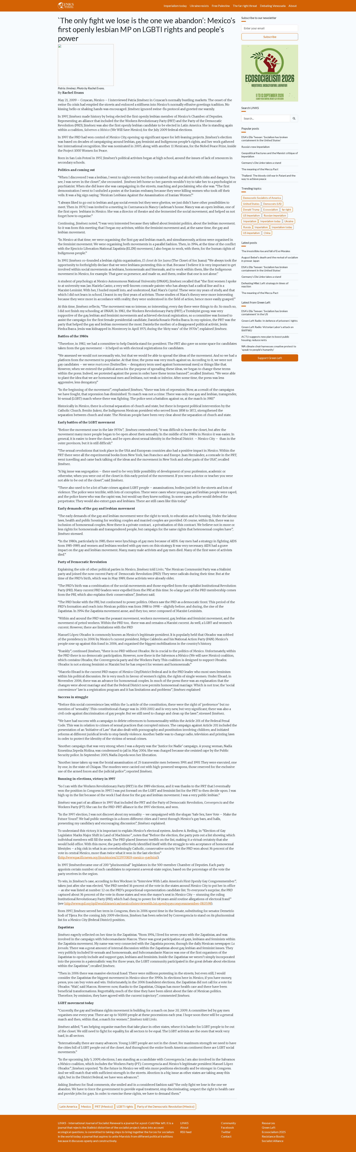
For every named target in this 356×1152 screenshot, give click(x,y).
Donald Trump (251, 209)
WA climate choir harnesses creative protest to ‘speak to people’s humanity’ (268, 348)
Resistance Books (273, 1136)
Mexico (86, 1106)
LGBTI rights (125, 1106)
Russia (247, 227)
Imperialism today (175, 5)
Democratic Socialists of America (262, 197)
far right (286, 209)
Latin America (68, 1106)
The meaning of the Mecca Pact (259, 169)
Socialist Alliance (272, 1141)
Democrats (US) (272, 203)
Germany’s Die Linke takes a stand (261, 162)
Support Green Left (270, 358)
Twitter (226, 1132)
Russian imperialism (275, 215)
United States (251, 203)
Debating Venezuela (273, 5)
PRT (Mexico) (104, 1106)
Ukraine (288, 221)
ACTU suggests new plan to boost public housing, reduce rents (265, 338)
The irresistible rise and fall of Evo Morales (265, 251)
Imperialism (249, 221)
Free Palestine (221, 5)
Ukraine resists (199, 5)
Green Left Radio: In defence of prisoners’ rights (269, 320)
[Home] (67, 5)
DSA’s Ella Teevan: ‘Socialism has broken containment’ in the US (264, 312)
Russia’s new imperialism (255, 146)
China (267, 232)
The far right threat (245, 5)
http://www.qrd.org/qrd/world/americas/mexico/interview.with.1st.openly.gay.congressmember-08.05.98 (137, 903)
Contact (226, 1136)
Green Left (268, 1127)
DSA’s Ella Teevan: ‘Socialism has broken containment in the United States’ (264, 139)
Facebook (227, 1127)
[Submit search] (294, 118)
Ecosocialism (270, 209)
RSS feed (185, 1132)
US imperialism (251, 215)
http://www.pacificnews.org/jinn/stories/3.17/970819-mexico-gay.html (108, 857)
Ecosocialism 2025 (274, 1132)
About (293, 5)
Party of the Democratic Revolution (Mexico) (165, 1106)
